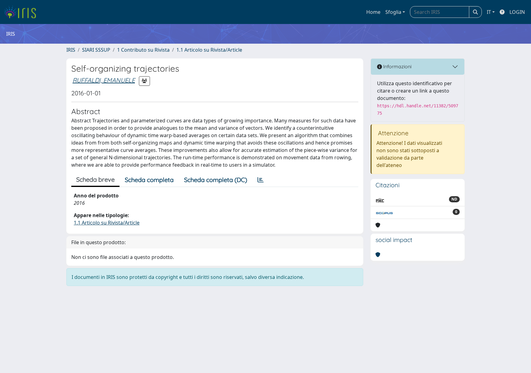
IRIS (70, 49)
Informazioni (396, 66)
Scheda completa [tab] (149, 180)
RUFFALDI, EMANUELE (104, 80)
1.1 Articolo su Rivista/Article (209, 49)
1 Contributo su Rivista (143, 49)
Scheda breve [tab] (95, 179)
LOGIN (517, 12)
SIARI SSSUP (96, 49)
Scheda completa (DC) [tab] (215, 180)
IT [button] (489, 12)
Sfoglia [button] (393, 12)
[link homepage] (22, 12)
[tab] (260, 179)
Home (373, 12)
